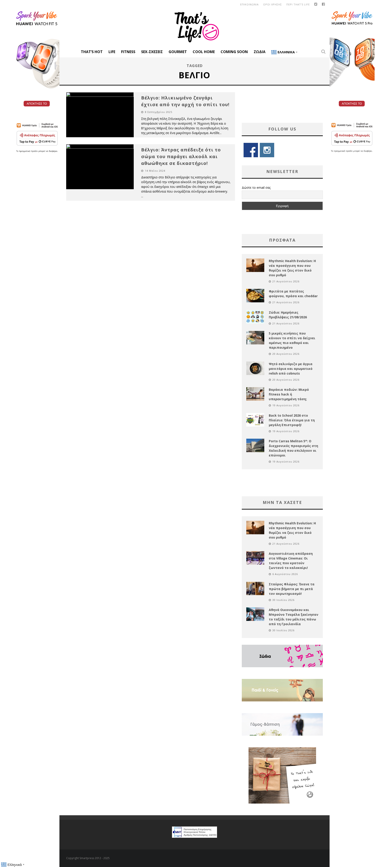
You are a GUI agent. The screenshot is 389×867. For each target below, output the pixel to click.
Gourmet (178, 51)
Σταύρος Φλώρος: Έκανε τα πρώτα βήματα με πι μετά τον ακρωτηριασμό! (291, 589)
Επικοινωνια (249, 4)
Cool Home (204, 51)
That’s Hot (92, 51)
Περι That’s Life (298, 4)
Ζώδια (259, 51)
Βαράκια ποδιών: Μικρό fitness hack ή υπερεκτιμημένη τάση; (289, 394)
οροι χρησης (272, 4)
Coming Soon (234, 51)
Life (112, 51)
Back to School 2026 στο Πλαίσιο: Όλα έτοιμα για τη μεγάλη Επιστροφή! (292, 420)
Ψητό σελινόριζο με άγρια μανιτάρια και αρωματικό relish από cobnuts (290, 368)
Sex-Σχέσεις (152, 51)
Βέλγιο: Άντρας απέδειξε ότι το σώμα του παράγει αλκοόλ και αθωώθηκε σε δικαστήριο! (181, 156)
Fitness (128, 51)
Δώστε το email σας (256, 187)
